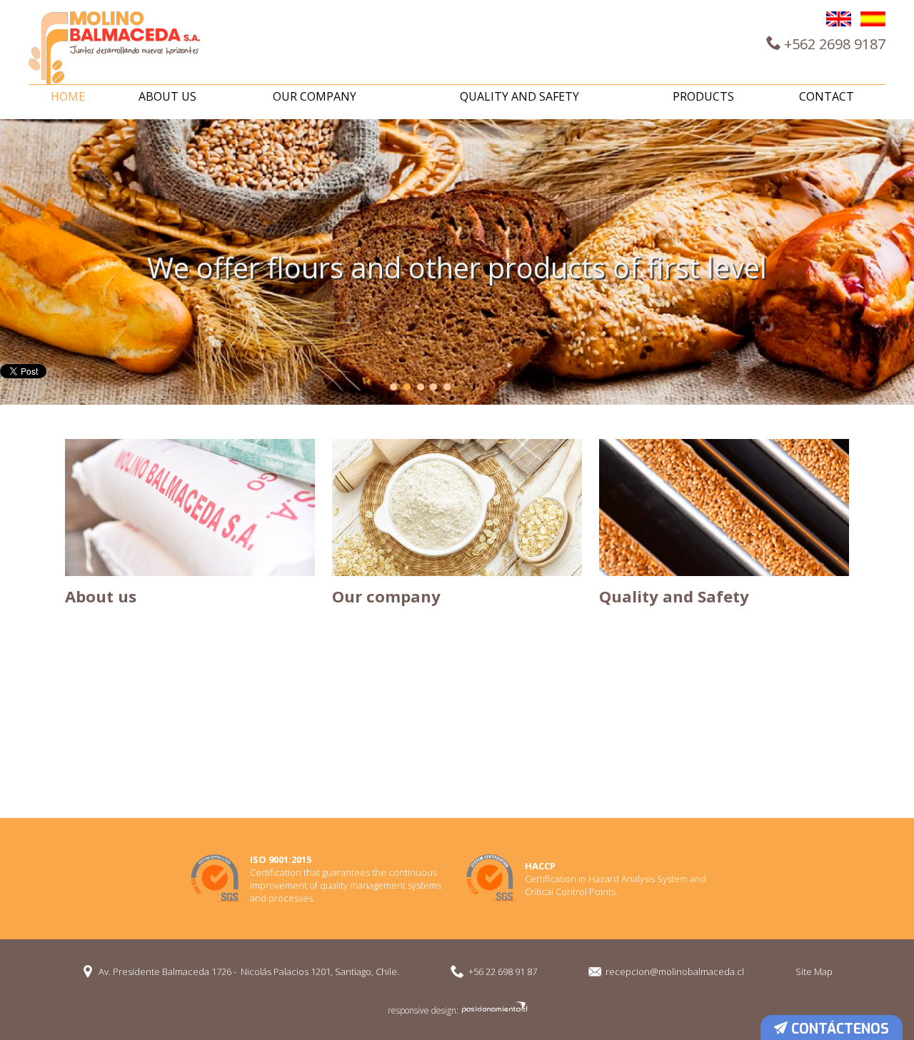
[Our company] (457, 507)
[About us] (190, 507)
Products (703, 96)
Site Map (814, 971)
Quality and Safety (519, 96)
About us (167, 96)
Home (68, 96)
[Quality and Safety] (724, 507)
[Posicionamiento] (494, 1010)
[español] (872, 18)
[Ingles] (838, 18)
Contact (826, 96)
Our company (314, 96)
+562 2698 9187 (832, 44)
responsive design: (423, 1010)
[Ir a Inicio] (114, 47)
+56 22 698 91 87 (502, 971)
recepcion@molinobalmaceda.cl (675, 971)
